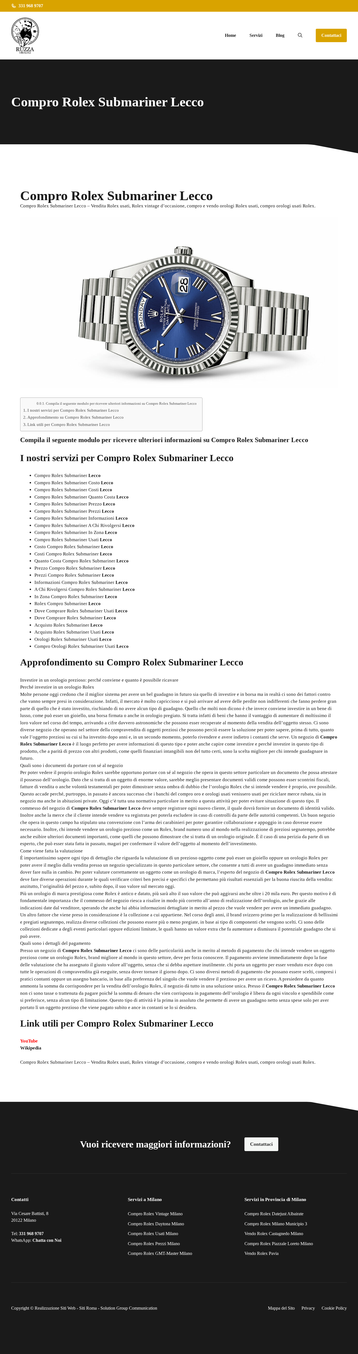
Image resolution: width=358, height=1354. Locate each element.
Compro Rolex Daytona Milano (156, 1223)
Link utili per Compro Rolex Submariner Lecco (68, 424)
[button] (300, 35)
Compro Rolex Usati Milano (153, 1233)
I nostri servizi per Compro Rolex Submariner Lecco (73, 410)
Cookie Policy (334, 1308)
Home (230, 35)
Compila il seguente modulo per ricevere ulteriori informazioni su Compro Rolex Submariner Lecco (121, 403)
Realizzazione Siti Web (55, 1308)
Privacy (308, 1308)
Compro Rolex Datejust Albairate (273, 1213)
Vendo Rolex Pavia (261, 1253)
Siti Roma (88, 1308)
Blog (280, 35)
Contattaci (331, 35)
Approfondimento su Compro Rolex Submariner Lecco (75, 417)
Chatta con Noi (46, 1240)
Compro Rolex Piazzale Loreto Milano (278, 1243)
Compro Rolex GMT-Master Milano (160, 1253)
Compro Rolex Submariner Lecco (53, 1062)
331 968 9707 (31, 1233)
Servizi (255, 35)
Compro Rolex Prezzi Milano (154, 1243)
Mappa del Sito (281, 1308)
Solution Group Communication (128, 1308)
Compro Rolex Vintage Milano (155, 1213)
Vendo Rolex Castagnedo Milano (273, 1233)
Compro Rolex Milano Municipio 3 (275, 1223)
